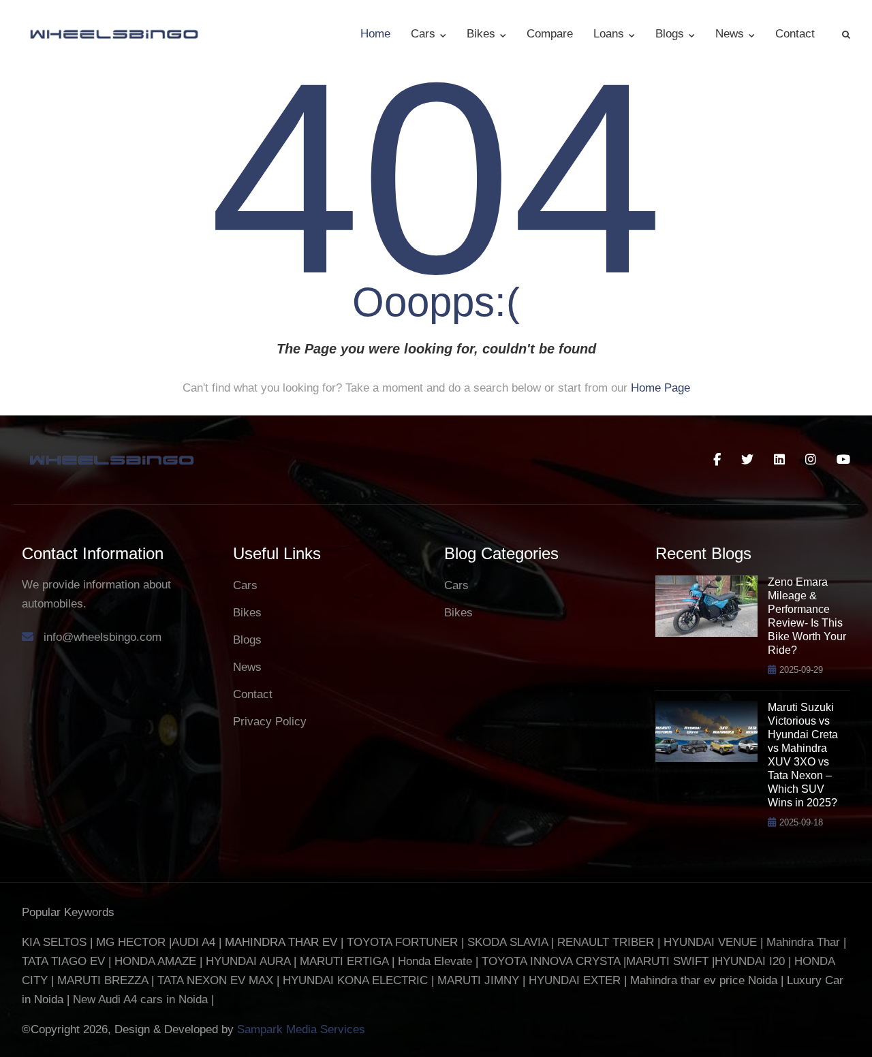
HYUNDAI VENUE (710, 942)
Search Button (846, 34)
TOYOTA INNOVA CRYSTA (552, 961)
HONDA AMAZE (155, 961)
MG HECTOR (131, 942)
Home (375, 33)
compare (550, 33)
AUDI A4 (193, 942)
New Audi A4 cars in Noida (142, 999)
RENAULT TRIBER (605, 942)
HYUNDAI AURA (248, 961)
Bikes (483, 33)
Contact (795, 33)
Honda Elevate (435, 961)
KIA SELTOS (54, 942)
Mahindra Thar (803, 942)
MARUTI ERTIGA (344, 961)
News (731, 33)
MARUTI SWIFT (669, 961)
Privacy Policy (270, 721)
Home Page (660, 387)
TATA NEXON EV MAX (215, 980)
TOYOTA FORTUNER (404, 942)
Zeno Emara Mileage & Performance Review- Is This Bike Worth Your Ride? (807, 616)
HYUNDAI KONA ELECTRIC (355, 980)
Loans (610, 33)
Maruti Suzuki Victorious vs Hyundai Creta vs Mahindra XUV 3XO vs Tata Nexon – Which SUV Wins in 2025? (803, 754)
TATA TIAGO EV (65, 961)
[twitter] (747, 460)
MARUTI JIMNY (476, 980)
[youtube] (843, 460)
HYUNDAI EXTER (576, 980)
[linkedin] (779, 460)
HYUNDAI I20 (750, 961)
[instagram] (810, 460)
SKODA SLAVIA (507, 942)
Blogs (671, 33)
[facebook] (717, 460)
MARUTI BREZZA (104, 980)
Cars (425, 33)
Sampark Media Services (301, 1029)
